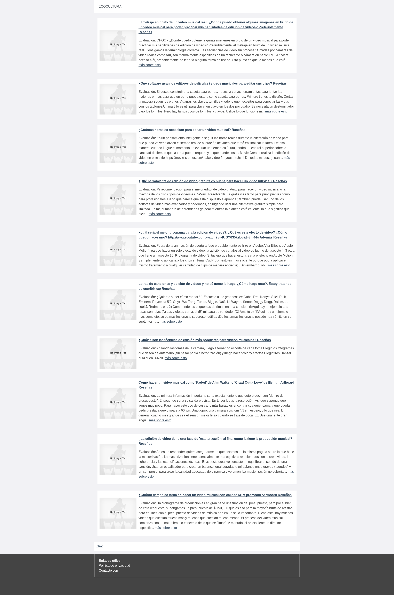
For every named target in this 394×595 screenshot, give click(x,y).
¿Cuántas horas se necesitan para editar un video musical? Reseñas (192, 130)
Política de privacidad (114, 565)
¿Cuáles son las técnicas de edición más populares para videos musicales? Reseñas (205, 340)
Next (99, 546)
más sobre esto (150, 65)
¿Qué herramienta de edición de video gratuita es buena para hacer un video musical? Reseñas (213, 181)
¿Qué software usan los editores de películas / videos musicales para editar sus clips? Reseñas (213, 83)
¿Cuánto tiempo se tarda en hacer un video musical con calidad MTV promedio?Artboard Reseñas (215, 495)
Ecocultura (109, 6)
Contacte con (108, 570)
